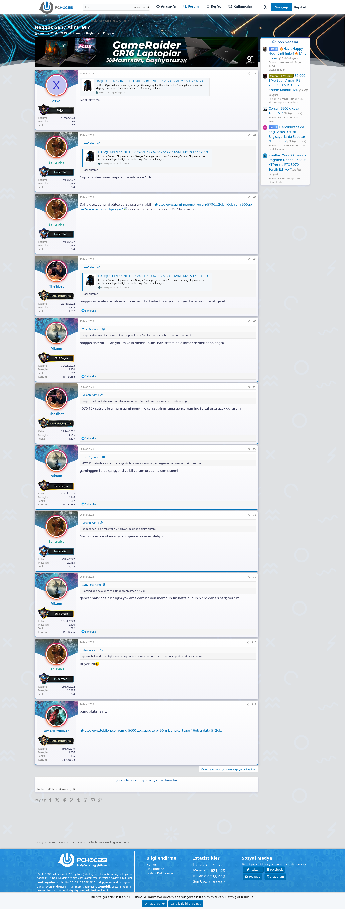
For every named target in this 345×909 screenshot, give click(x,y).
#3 (254, 197)
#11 (254, 704)
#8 (254, 514)
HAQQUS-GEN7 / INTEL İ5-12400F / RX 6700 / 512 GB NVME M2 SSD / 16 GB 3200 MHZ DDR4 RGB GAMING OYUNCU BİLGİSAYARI (187, 81)
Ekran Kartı (275, 182)
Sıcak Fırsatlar (277, 69)
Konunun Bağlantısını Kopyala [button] (93, 33)
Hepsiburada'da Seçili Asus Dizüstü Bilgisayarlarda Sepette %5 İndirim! (287, 134)
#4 (254, 259)
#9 (254, 576)
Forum (193, 6)
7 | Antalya (68, 759)
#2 (254, 135)
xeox (41, 33)
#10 (254, 642)
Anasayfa (168, 6)
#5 (254, 321)
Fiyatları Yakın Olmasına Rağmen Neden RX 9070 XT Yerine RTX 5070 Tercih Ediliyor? (288, 162)
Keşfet (216, 6)
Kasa (271, 121)
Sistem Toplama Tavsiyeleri (284, 102)
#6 (254, 387)
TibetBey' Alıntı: (91, 329)
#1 (254, 73)
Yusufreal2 (217, 882)
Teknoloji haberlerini (80, 882)
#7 (254, 449)
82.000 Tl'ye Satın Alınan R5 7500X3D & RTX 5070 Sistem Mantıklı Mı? (287, 82)
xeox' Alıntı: (89, 143)
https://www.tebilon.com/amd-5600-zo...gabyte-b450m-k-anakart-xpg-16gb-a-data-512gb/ (151, 730)
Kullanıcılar (243, 6)
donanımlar (65, 886)
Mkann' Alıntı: (90, 395)
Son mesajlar (288, 42)
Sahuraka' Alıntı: (91, 584)
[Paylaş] (249, 73)
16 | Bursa (69, 376)
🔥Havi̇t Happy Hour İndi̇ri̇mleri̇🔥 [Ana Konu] (288, 53)
